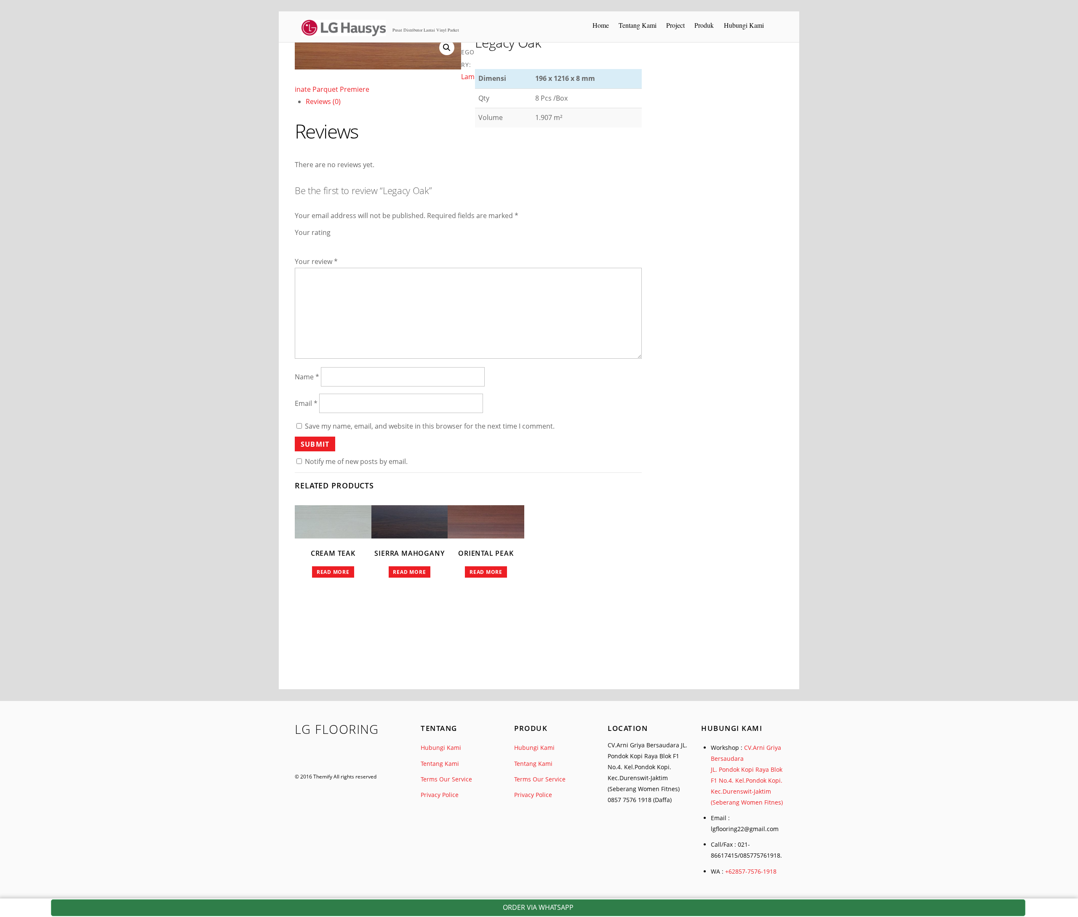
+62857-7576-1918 (750, 871)
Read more (333, 572)
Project (675, 25)
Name (307, 376)
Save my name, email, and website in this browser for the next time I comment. (430, 426)
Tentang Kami (637, 25)
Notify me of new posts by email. (356, 461)
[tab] (474, 102)
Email (306, 403)
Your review (316, 261)
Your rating (313, 232)
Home (600, 25)
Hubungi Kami (744, 25)
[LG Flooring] (344, 32)
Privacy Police (440, 795)
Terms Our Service (446, 779)
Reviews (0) (323, 101)
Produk (704, 25)
